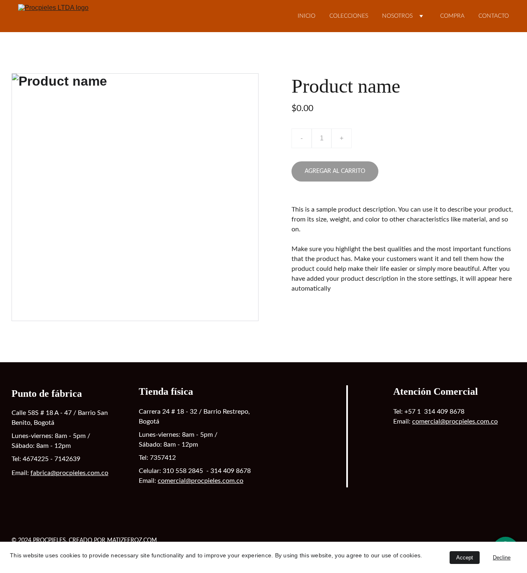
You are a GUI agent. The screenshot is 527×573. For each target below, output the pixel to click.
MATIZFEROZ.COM (132, 540)
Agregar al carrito (335, 171)
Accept (464, 557)
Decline (502, 557)
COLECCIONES (348, 16)
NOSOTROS (397, 16)
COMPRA (452, 16)
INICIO (306, 16)
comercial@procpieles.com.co (200, 481)
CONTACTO (493, 16)
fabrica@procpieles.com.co (69, 473)
